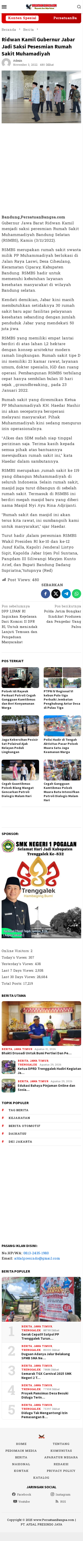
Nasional (21, 1464)
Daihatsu (17, 1134)
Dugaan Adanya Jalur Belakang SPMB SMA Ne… (45, 1356)
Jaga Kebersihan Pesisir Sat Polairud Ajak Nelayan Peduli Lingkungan (20, 746)
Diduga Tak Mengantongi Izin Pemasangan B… (44, 1415)
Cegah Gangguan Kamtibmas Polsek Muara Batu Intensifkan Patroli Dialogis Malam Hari (61, 792)
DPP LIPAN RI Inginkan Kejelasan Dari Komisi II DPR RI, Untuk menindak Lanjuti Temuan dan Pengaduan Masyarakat (19, 625)
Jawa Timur (23, 1049)
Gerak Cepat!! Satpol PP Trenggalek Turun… (40, 1336)
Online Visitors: (16, 951)
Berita (7, 1049)
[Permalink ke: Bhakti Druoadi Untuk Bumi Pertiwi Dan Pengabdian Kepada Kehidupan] (41, 1023)
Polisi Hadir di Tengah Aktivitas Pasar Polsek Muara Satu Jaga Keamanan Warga (61, 746)
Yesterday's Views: (18, 964)
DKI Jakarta (20, 1142)
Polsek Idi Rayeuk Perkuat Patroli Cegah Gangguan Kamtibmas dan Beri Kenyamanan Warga (19, 699)
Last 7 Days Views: (18, 971)
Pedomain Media (21, 1451)
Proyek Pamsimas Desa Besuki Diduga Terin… (44, 1395)
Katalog (41, 1478)
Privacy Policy (61, 1471)
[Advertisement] (41, 169)
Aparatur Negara (61, 1457)
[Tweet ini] (55, 593)
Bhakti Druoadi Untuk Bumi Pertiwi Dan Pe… (37, 1053)
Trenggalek (27, 1065)
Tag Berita (19, 1110)
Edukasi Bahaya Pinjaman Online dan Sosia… (46, 1088)
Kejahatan (19, 1118)
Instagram (63, 1494)
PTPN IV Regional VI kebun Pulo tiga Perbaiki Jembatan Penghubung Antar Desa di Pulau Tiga (62, 699)
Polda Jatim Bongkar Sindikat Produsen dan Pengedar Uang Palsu (62, 617)
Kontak (21, 1471)
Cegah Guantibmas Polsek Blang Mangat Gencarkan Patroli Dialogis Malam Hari (18, 790)
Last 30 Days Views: (19, 977)
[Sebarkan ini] (45, 593)
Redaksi (61, 1464)
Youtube (24, 1501)
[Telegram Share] (66, 593)
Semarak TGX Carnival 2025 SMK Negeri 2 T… (46, 1376)
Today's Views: (15, 958)
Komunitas (61, 1451)
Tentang (61, 1444)
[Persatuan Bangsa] (41, 6)
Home (21, 1444)
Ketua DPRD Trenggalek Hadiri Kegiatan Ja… (49, 1071)
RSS (63, 1501)
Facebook (24, 1494)
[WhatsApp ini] (76, 593)
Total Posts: (12, 984)
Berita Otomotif (24, 1126)
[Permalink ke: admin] (6, 63)
